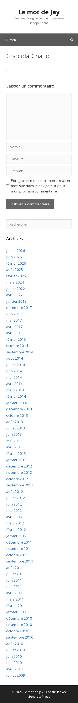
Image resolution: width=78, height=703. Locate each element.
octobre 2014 (17, 345)
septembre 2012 (19, 485)
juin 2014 (14, 371)
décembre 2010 (19, 618)
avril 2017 (14, 326)
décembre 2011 (19, 542)
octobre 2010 (17, 631)
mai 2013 (14, 440)
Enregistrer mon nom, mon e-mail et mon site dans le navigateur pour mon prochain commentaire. (40, 186)
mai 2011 (14, 586)
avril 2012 (14, 516)
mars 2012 (15, 523)
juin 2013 (14, 434)
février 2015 (16, 339)
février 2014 (16, 396)
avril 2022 (14, 294)
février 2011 (16, 605)
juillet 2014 (15, 364)
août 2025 (14, 269)
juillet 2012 (15, 497)
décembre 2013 (19, 409)
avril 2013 (14, 447)
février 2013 (16, 453)
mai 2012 (14, 510)
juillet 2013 (15, 428)
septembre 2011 (19, 561)
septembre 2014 (19, 352)
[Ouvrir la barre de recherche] (72, 39)
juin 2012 (14, 504)
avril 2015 (14, 333)
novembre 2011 (19, 548)
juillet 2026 (15, 250)
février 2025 (16, 276)
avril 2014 (14, 383)
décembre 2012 (19, 466)
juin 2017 (14, 314)
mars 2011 (15, 599)
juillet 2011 (15, 573)
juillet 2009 (15, 675)
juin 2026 (14, 256)
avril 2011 (14, 593)
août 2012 (14, 491)
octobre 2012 (17, 478)
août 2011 (14, 567)
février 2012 (16, 529)
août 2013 (14, 421)
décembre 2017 (19, 307)
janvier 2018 (16, 301)
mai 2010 (14, 662)
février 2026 (16, 263)
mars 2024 (15, 282)
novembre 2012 (19, 472)
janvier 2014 (16, 402)
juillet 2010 (15, 650)
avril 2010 (14, 669)
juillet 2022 (15, 288)
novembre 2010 (19, 624)
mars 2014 (15, 390)
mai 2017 (14, 320)
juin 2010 (14, 656)
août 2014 (14, 358)
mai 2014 (14, 377)
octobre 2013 (17, 415)
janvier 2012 (16, 535)
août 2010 (14, 643)
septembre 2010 (19, 637)
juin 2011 (14, 580)
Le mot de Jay (39, 12)
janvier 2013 (16, 459)
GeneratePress (39, 696)
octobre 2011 (17, 555)
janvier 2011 (16, 611)
